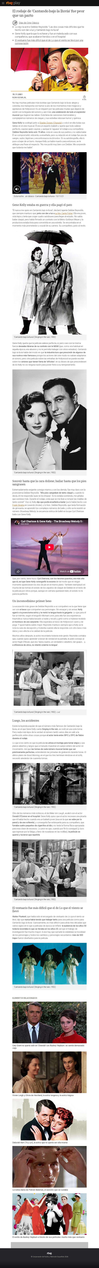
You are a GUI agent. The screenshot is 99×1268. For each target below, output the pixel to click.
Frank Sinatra (18, 505)
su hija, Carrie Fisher (64, 213)
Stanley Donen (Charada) (51, 123)
